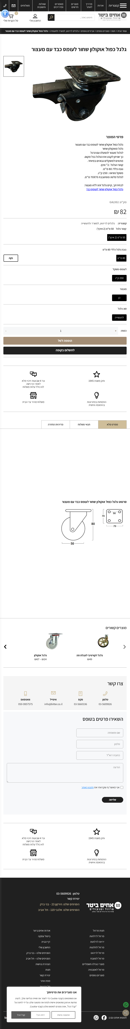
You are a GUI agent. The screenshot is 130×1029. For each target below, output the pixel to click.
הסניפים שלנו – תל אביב (38, 958)
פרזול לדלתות (97, 936)
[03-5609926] (5, 5)
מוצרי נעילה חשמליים (93, 964)
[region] (44, 1004)
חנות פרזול (98, 930)
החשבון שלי (44, 947)
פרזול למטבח (97, 958)
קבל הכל (21, 1014)
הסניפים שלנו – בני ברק (38, 953)
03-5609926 (105, 704)
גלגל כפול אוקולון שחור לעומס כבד (104, 189)
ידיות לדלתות (97, 942)
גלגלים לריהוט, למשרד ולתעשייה (64, 31)
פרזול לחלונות (97, 947)
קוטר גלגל (121, 228)
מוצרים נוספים (102, 31)
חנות (113, 31)
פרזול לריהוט (97, 953)
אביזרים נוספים (87, 31)
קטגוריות (114, 5)
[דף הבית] (112, 17)
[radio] (116, 237)
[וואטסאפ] (96, 1017)
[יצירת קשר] (13, 5)
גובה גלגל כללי (118, 249)
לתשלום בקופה (65, 350)
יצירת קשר (73, 899)
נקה (11, 258)
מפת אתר (45, 981)
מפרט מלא (112, 424)
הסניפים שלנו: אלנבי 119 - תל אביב (58, 910)
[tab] (112, 424)
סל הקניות (45, 986)
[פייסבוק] (104, 1017)
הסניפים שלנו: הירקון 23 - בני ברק (59, 904)
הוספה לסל (65, 341)
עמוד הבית (122, 31)
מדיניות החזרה (55, 424)
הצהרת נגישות (43, 964)
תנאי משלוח (84, 424)
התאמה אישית (63, 1014)
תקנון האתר (87, 787)
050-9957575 (25, 704)
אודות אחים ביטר (41, 930)
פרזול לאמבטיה (96, 969)
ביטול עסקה (44, 936)
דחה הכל (40, 1014)
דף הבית (45, 942)
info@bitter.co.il (53, 704)
